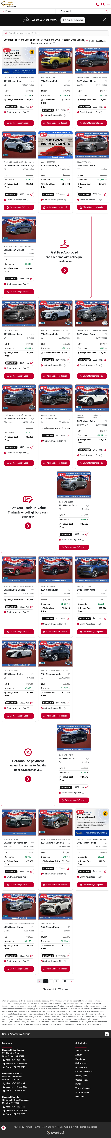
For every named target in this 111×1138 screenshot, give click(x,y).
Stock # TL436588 (48, 78)
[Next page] (71, 981)
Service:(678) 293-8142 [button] (16, 1063)
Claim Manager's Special (20, 123)
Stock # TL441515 (11, 331)
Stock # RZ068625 (11, 162)
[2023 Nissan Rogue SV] (92, 822)
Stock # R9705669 (48, 671)
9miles (103, 169)
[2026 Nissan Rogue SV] (55, 906)
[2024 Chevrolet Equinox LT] (55, 822)
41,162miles (101, 846)
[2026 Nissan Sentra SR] (19, 653)
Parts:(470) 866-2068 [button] (15, 1090)
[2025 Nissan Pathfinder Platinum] (19, 822)
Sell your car (81, 1063)
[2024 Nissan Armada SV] (55, 653)
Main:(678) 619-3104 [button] (15, 1083)
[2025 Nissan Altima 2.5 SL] (19, 906)
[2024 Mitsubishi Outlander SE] (19, 145)
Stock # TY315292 (11, 671)
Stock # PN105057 (48, 415)
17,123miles (28, 253)
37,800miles (64, 338)
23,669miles (101, 425)
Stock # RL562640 (48, 331)
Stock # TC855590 (48, 162)
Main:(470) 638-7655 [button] (15, 1107)
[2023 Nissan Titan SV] (55, 398)
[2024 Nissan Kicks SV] (55, 313)
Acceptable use (82, 1092)
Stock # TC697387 (84, 331)
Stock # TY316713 (84, 162)
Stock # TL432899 (84, 586)
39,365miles (64, 678)
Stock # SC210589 (11, 839)
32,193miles (101, 338)
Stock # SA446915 (11, 586)
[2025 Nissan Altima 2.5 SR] (92, 60)
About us (79, 1055)
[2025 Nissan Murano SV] (19, 229)
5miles (85, 509)
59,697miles (64, 846)
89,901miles (64, 422)
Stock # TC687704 (11, 78)
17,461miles (101, 85)
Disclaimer (80, 1096)
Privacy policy (81, 1075)
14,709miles (28, 931)
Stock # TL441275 (48, 586)
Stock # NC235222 (11, 415)
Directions (80, 1059)
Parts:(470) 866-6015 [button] (15, 1067)
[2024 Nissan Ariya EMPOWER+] (92, 398)
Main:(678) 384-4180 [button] (15, 1060)
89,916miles (28, 846)
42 (65, 981)
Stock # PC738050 (84, 839)
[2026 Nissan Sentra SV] (92, 145)
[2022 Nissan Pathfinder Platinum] (19, 398)
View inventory (82, 1050)
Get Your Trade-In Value (73, 20)
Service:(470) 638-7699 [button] (16, 1110)
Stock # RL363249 (48, 839)
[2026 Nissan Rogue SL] (19, 60)
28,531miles (28, 85)
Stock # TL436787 (66, 502)
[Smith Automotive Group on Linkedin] (106, 1034)
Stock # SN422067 (11, 924)
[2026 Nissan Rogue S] (55, 145)
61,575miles (28, 593)
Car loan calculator (84, 1071)
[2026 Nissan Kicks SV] (19, 313)
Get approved (81, 1067)
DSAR (78, 1084)
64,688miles (28, 422)
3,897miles (65, 169)
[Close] (105, 19)
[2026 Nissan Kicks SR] (55, 60)
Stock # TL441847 (66, 755)
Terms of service (83, 1088)
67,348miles (28, 169)
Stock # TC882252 (48, 924)
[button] (97, 4)
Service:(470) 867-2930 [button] (16, 1087)
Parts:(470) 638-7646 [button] (15, 1114)
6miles (67, 85)
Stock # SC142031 (11, 246)
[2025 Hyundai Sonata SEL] (19, 569)
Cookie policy (81, 1080)
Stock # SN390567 (84, 78)
